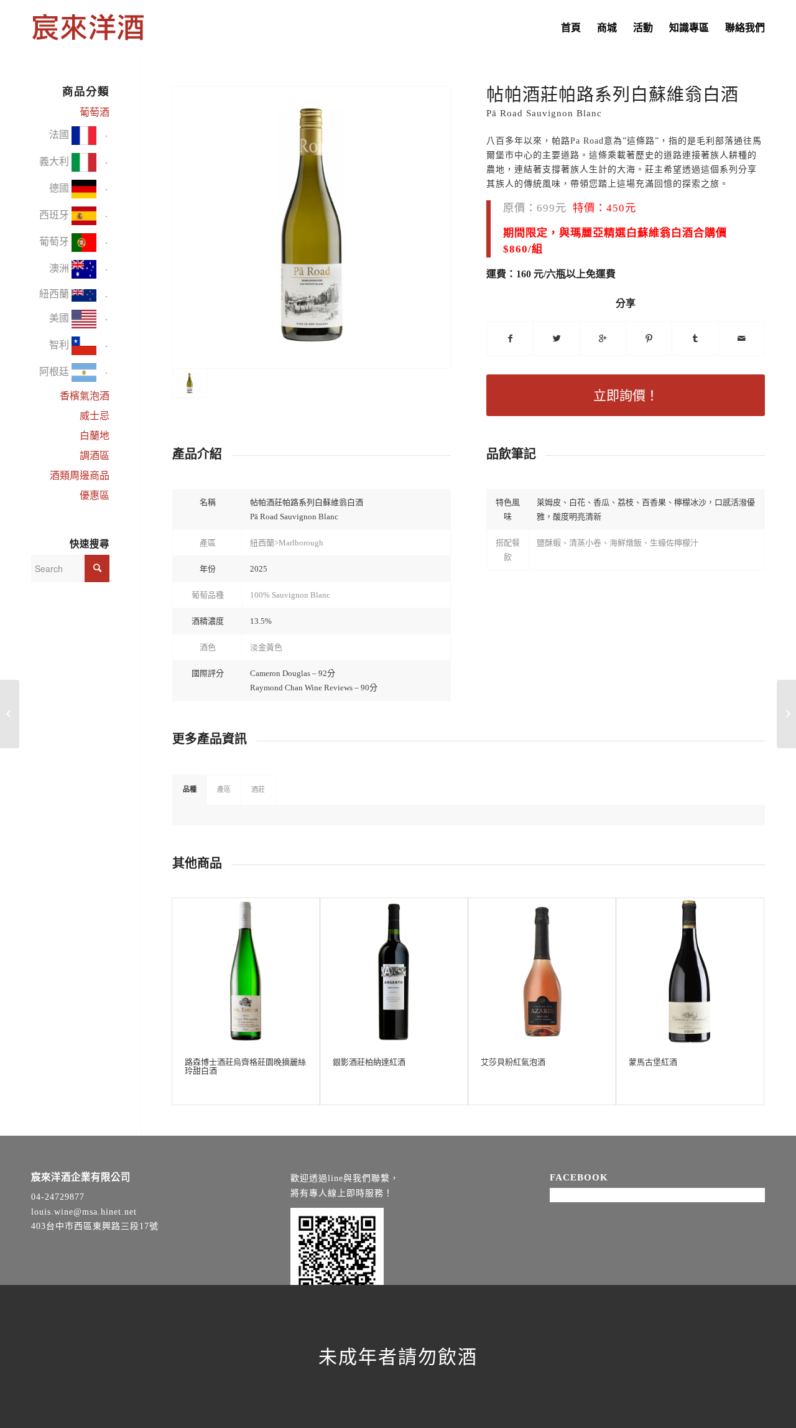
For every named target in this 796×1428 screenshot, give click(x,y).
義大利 (55, 161)
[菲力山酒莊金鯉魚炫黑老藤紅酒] (9, 714)
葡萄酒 (94, 112)
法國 (60, 134)
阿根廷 (55, 371)
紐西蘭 (55, 294)
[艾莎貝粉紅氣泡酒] (542, 972)
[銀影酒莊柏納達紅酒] (394, 972)
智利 (60, 344)
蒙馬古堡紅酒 (653, 1062)
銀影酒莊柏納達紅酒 (369, 1062)
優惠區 (94, 495)
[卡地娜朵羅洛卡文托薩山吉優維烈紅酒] (786, 714)
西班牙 (55, 215)
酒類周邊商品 (79, 475)
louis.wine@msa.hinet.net (84, 1212)
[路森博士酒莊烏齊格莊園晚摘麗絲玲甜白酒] (246, 972)
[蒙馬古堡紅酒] (690, 972)
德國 (60, 188)
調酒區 (94, 455)
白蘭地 (94, 435)
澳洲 (60, 268)
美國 (60, 317)
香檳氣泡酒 (84, 396)
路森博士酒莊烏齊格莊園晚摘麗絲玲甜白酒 (245, 1066)
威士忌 (94, 415)
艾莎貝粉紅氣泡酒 (513, 1062)
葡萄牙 (55, 241)
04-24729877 (58, 1197)
